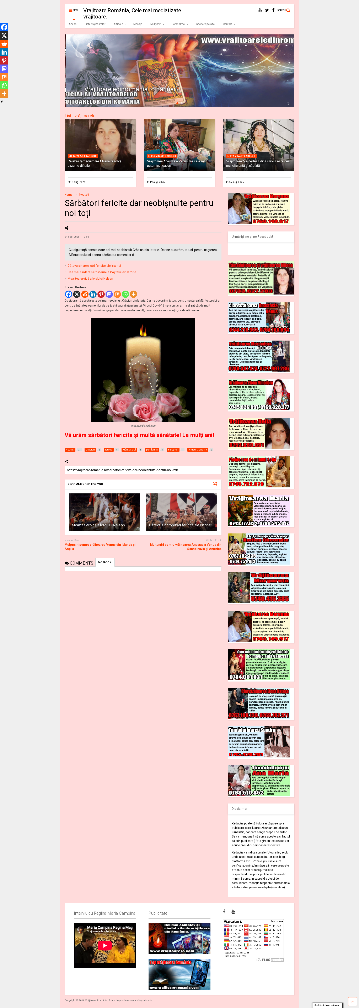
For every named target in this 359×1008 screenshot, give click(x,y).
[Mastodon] (109, 294)
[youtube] (260, 10)
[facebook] (273, 10)
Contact (227, 24)
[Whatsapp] (125, 294)
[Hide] (1, 101)
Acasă (72, 24)
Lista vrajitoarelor (83, 156)
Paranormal (178, 24)
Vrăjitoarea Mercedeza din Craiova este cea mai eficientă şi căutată (258, 163)
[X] (76, 294)
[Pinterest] (101, 294)
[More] (133, 294)
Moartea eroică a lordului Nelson (90, 278)
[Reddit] (85, 294)
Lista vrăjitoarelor (95, 24)
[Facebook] (68, 294)
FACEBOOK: (105, 562)
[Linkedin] (93, 294)
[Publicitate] (179, 938)
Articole (118, 24)
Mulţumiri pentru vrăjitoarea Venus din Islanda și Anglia (100, 547)
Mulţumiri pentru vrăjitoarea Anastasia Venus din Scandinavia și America (185, 547)
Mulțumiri (155, 24)
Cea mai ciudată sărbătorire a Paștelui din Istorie (102, 272)
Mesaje (137, 24)
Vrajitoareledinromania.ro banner (129, 89)
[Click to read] (104, 512)
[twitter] (267, 10)
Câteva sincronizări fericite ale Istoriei (94, 265)
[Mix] (117, 294)
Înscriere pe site (205, 24)
